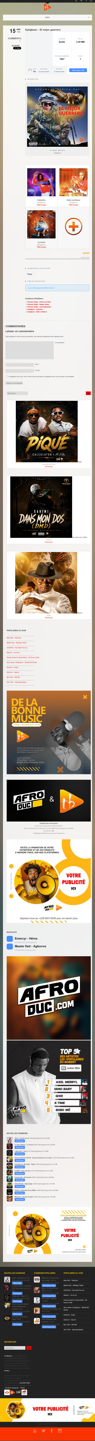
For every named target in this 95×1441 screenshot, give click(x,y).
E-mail (37, 370)
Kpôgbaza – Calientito (35, 309)
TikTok (22, 1388)
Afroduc (6, 1370)
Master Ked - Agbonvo (30, 946)
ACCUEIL (49, 17)
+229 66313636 (24, 1383)
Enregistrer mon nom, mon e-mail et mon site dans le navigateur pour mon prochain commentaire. (41, 376)
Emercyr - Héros (26, 938)
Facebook (15, 1388)
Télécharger (41, 204)
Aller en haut (85, 257)
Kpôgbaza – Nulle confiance (37, 312)
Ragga (29, 274)
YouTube (8, 1388)
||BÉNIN (86, 253)
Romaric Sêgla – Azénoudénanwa (39, 307)
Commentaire (60, 342)
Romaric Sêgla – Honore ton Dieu (39, 302)
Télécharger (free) (78, 70)
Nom (37, 364)
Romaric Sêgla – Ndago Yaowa (38, 304)
